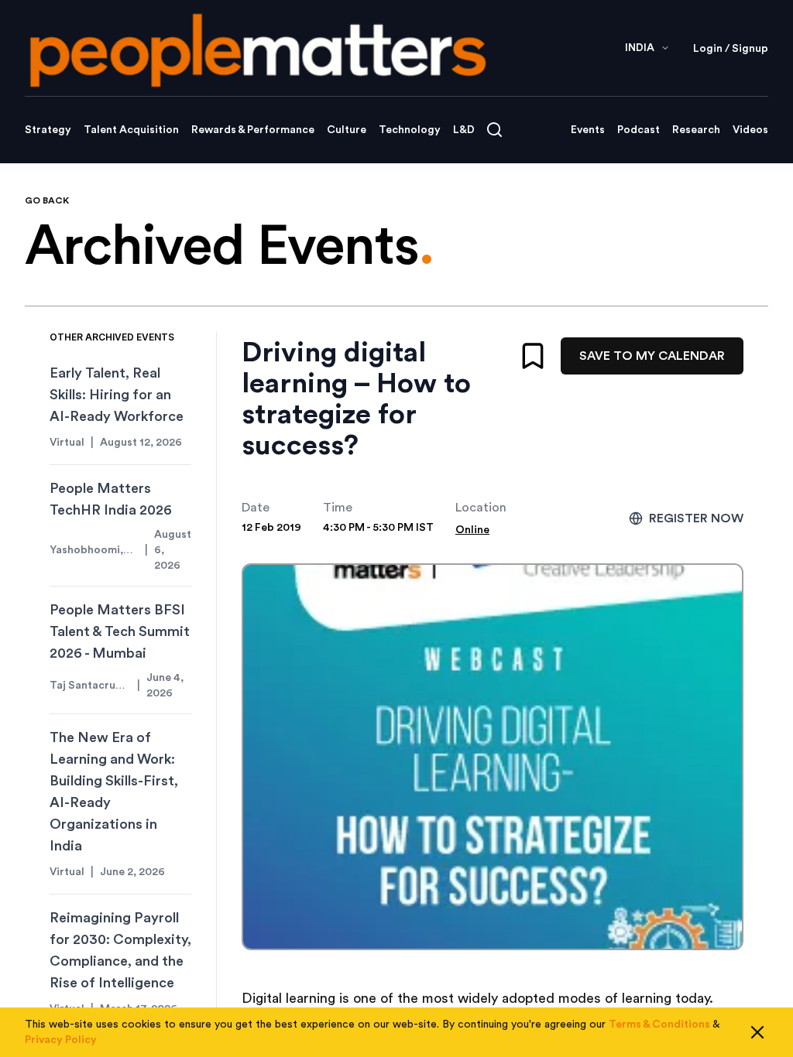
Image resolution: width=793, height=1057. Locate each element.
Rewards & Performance (252, 130)
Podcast (638, 130)
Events (588, 130)
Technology (410, 130)
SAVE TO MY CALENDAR (652, 356)
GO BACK (47, 200)
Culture (346, 130)
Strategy (48, 130)
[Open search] (494, 129)
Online (472, 530)
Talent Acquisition (131, 130)
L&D (464, 130)
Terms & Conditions (659, 1024)
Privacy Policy (61, 1040)
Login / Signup (730, 48)
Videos (750, 130)
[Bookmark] (532, 355)
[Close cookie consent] (757, 1032)
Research (696, 130)
